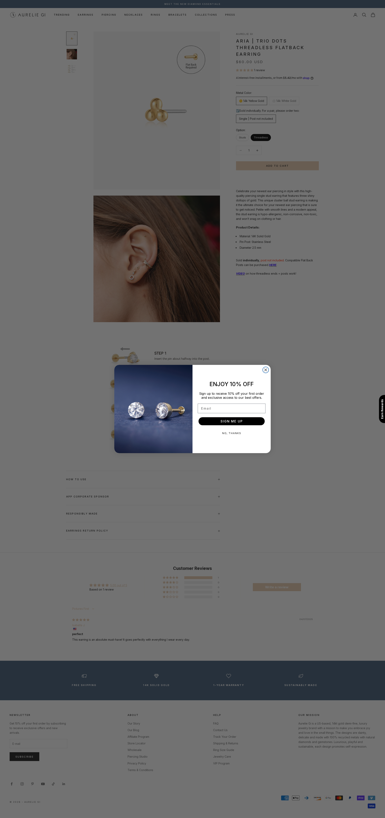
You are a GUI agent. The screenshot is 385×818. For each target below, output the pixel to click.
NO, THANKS (231, 433)
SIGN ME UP (232, 421)
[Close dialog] (266, 370)
